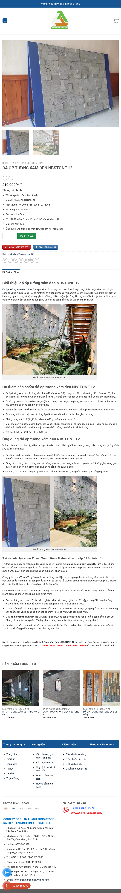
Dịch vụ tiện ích (74, 763)
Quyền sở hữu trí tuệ (76, 768)
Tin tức (10, 768)
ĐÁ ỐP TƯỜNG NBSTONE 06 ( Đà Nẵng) (100, 713)
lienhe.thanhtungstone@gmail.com (31, 879)
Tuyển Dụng (12, 778)
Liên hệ (10, 773)
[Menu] (5, 20)
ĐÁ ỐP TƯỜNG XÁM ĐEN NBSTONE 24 (61, 713)
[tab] (11, 272)
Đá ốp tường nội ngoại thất (27, 162)
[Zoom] (6, 123)
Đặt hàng (26, 236)
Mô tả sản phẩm (11, 272)
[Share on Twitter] (15, 260)
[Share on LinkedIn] (31, 260)
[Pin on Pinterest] (26, 260)
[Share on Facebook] (10, 260)
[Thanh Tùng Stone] (60, 20)
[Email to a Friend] (21, 260)
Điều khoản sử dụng (76, 754)
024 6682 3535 (47, 645)
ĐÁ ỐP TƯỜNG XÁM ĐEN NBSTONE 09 (20, 713)
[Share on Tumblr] (37, 260)
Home (5, 162)
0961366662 (79, 645)
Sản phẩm (11, 763)
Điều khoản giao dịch (76, 759)
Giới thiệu (11, 759)
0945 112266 (64, 645)
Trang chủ (11, 754)
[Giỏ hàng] (116, 20)
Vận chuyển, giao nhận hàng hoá (45, 756)
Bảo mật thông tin (45, 762)
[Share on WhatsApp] (5, 260)
